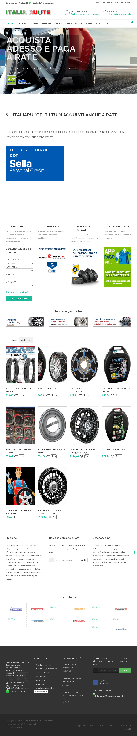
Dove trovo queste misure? (17, 292)
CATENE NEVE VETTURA (114, 449)
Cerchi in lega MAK (44, 665)
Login (97, 3)
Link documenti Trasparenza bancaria (108, 696)
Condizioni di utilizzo (14, 727)
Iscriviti (83, 560)
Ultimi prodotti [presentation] (26, 340)
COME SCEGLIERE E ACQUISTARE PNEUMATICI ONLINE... (74, 696)
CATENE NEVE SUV (47, 389)
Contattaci (40, 684)
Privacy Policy (42, 691)
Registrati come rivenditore (116, 3)
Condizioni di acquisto (45, 688)
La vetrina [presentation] (13, 340)
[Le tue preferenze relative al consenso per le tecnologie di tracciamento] (134, 552)
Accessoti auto (42, 672)
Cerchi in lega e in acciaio (46, 669)
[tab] (13, 340)
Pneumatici (41, 676)
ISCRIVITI (125, 670)
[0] (130, 23)
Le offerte (40, 680)
